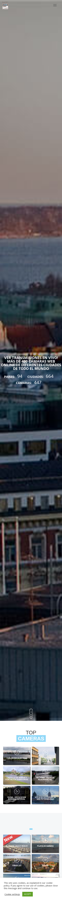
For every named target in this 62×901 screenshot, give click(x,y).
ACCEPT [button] (27, 894)
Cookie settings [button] (12, 894)
